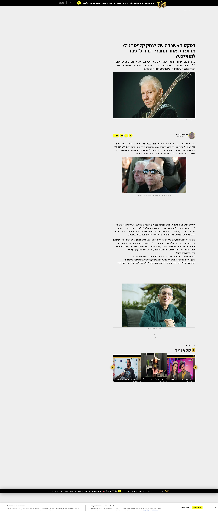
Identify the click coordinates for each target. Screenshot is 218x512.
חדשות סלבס (188, 10)
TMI (194, 10)
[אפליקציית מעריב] (113, 491)
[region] (109, 507)
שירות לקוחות (129, 491)
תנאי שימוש (68, 491)
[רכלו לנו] (79, 3)
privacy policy (146, 510)
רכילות (188, 345)
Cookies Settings (185, 507)
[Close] (215, 507)
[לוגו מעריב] (61, 3)
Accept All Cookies (197, 507)
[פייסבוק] (74, 3)
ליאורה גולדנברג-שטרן (182, 134)
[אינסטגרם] (70, 3)
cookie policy (155, 510)
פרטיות (62, 491)
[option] (154, 365)
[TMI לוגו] (160, 3)
